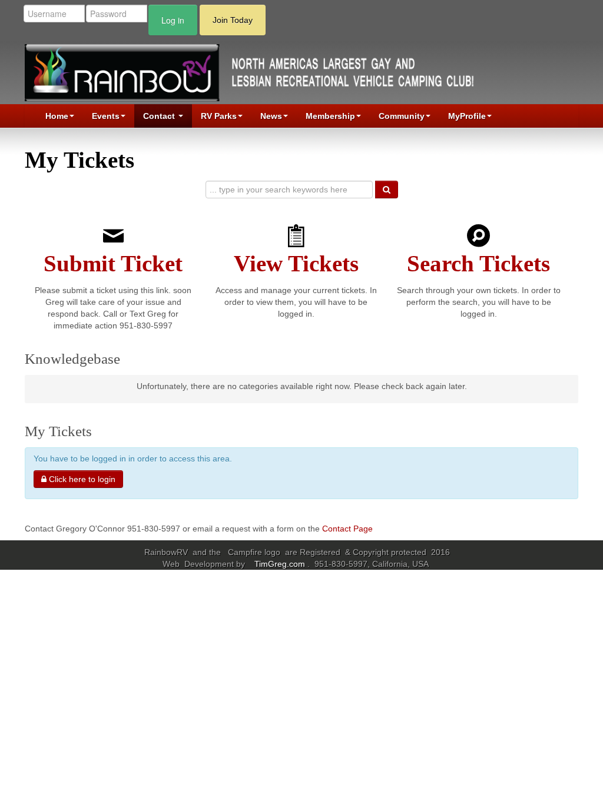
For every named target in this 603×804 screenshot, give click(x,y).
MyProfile (467, 116)
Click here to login (81, 479)
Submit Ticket (113, 263)
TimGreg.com (280, 564)
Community (402, 116)
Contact (160, 116)
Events (106, 116)
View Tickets (296, 263)
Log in (172, 20)
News (271, 116)
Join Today (233, 20)
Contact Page (347, 528)
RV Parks (219, 116)
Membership (330, 116)
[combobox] (289, 189)
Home (56, 116)
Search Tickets (478, 263)
